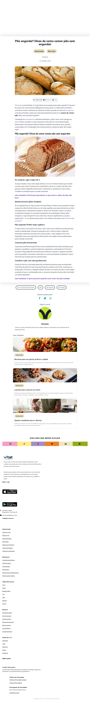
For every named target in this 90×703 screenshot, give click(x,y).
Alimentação (39, 51)
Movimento (6, 557)
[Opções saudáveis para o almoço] (45, 412)
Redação (45, 57)
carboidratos (30, 119)
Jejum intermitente (7, 548)
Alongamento (6, 566)
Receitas (5, 609)
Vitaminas (5, 653)
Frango (4, 603)
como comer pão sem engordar (25, 287)
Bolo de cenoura (6, 616)
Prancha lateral (6, 563)
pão (40, 287)
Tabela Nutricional (8, 582)
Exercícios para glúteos (8, 576)
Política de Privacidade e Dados (17, 680)
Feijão (4, 588)
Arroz (3, 585)
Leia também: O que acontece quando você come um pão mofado (42, 278)
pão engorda (49, 287)
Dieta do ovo (5, 535)
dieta (17, 122)
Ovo (3, 594)
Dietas (4, 650)
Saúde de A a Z (7, 637)
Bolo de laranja (6, 625)
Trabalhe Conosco (8, 518)
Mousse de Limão (7, 613)
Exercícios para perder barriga (10, 573)
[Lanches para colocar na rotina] (45, 382)
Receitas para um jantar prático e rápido (31, 359)
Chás (3, 644)
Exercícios (5, 647)
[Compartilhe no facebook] (39, 298)
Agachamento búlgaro (8, 560)
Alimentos (5, 640)
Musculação (5, 569)
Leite (3, 597)
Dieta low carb (6, 532)
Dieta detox (5, 541)
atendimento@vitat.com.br (9, 515)
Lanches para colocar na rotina (27, 390)
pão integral (61, 287)
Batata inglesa (6, 591)
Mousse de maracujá (8, 622)
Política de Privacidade (15, 683)
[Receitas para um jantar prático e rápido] (45, 351)
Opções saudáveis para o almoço (28, 420)
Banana (4, 600)
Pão (16, 105)
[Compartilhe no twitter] (45, 298)
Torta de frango (6, 628)
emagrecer (69, 110)
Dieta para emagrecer (8, 545)
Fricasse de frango (7, 631)
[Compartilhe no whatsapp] (50, 298)
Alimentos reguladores (8, 551)
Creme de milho (6, 619)
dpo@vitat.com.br (14, 693)
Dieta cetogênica (7, 538)
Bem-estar (51, 51)
